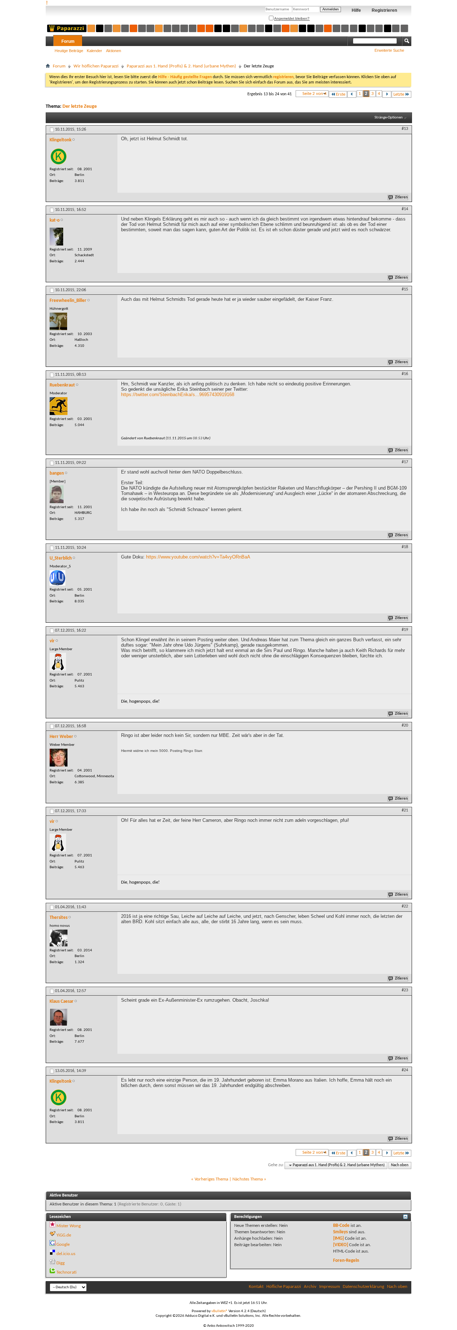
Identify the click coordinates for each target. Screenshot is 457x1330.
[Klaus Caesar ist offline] (58, 1017)
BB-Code (341, 1225)
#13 (405, 129)
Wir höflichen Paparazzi (96, 66)
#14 (405, 209)
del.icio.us (65, 1253)
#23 (405, 990)
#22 (405, 906)
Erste (340, 94)
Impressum (329, 1286)
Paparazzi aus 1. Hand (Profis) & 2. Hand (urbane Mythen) (181, 66)
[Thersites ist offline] (58, 938)
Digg (60, 1263)
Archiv (310, 1286)
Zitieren (401, 197)
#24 (405, 1070)
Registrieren (384, 10)
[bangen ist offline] (57, 494)
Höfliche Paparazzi (283, 1286)
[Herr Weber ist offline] (58, 758)
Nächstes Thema (247, 1179)
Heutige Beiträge (69, 51)
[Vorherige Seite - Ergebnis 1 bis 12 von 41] (351, 94)
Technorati (66, 1272)
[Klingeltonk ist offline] (58, 156)
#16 (405, 374)
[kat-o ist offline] (56, 237)
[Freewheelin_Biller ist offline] (58, 321)
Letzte (398, 94)
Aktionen (113, 51)
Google (63, 1244)
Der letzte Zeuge (79, 106)
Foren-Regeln (346, 1260)
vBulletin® (219, 1311)
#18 (405, 547)
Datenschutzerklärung (363, 1286)
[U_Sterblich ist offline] (57, 578)
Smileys (340, 1232)
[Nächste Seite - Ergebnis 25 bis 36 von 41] (386, 94)
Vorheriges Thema (211, 1179)
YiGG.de (63, 1235)
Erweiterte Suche (389, 50)
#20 (405, 725)
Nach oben (399, 1165)
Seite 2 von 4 (314, 93)
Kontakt (256, 1286)
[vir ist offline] (58, 662)
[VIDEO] (340, 1245)
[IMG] (338, 1238)
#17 (405, 462)
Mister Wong (68, 1226)
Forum (68, 41)
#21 (405, 810)
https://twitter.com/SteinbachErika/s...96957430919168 (177, 394)
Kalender (94, 51)
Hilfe (356, 10)
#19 (405, 630)
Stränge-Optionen (389, 118)
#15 (405, 289)
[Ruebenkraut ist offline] (58, 406)
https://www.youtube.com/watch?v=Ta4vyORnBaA (198, 557)
